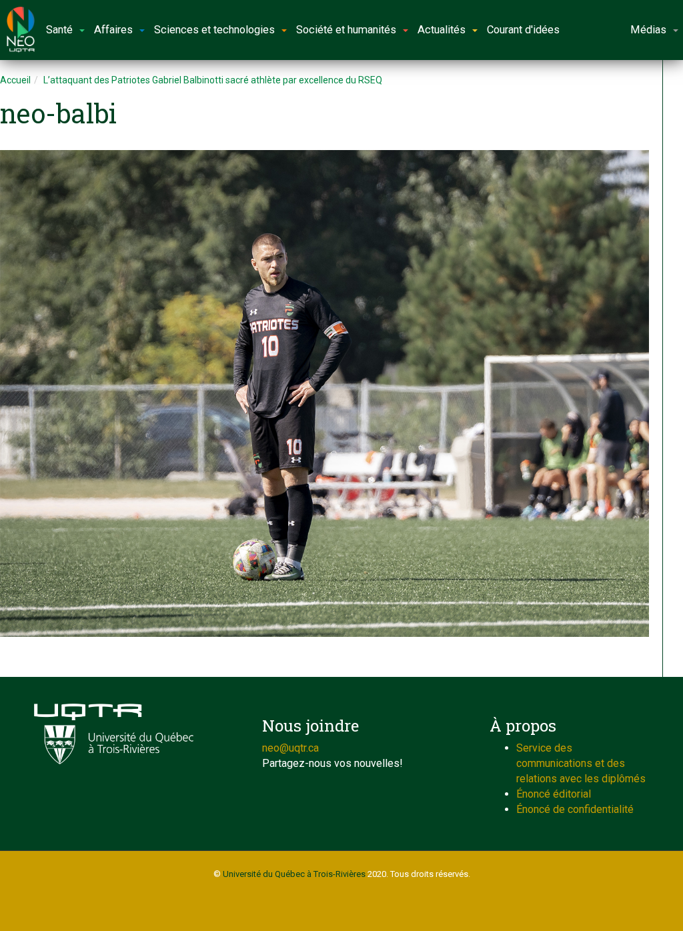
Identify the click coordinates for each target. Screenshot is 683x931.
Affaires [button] (113, 29)
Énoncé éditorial (553, 794)
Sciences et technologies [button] (214, 29)
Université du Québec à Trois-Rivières (294, 874)
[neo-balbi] (324, 393)
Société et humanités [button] (346, 29)
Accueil (15, 80)
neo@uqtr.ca (290, 748)
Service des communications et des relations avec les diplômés (581, 763)
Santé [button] (59, 29)
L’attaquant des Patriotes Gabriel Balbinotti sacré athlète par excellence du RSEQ (212, 80)
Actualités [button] (442, 29)
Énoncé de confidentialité (575, 809)
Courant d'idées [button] (523, 29)
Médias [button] (648, 29)
